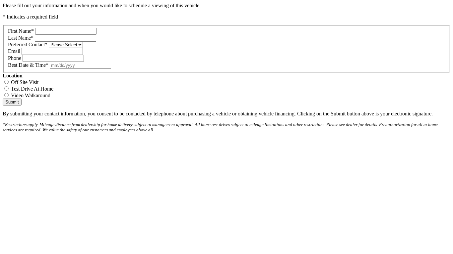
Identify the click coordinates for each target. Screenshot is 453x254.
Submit (12, 102)
